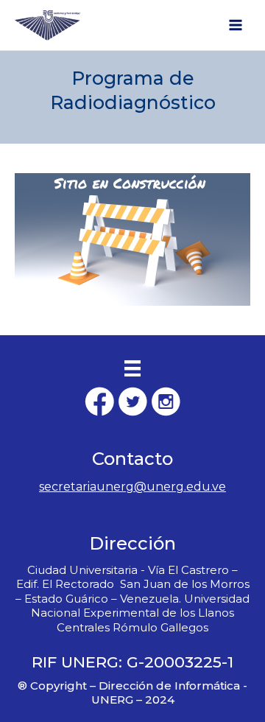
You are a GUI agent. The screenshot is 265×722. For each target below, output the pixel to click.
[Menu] (132, 368)
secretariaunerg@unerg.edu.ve (132, 487)
